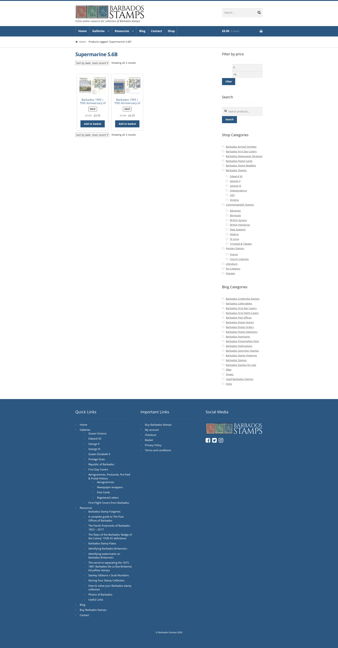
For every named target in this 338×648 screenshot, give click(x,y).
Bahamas (235, 210)
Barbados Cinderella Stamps (242, 298)
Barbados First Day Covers (241, 151)
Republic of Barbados (101, 464)
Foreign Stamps (235, 248)
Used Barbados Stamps (239, 379)
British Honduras (240, 224)
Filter (229, 81)
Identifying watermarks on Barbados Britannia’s (104, 555)
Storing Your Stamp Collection (106, 580)
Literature (231, 264)
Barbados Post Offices (239, 317)
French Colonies (239, 259)
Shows (229, 374)
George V (235, 181)
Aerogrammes (105, 482)
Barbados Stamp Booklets (241, 165)
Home (82, 31)
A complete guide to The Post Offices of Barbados (106, 518)
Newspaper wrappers (110, 487)
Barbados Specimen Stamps (242, 350)
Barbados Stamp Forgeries (241, 355)
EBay (228, 369)
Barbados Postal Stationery (242, 332)
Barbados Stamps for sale (241, 365)
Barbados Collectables (239, 303)
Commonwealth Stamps (240, 204)
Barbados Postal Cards (239, 161)
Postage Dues (96, 459)
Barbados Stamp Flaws (102, 543)
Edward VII (236, 176)
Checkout (150, 435)
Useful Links (95, 599)
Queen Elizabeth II (99, 454)
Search (230, 119)
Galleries (98, 31)
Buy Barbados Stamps (93, 610)
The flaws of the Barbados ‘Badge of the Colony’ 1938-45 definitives (110, 536)
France (234, 254)
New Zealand (237, 229)
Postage (230, 273)
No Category (233, 268)
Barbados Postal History (240, 322)
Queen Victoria (97, 433)
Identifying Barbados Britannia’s (107, 548)
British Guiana (238, 220)
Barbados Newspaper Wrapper (244, 156)
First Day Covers (98, 469)
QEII (232, 195)
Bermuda (235, 215)
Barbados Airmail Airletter (241, 146)
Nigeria (234, 234)
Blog (142, 31)
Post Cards (103, 492)
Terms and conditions (158, 450)
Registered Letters (108, 497)
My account (152, 429)
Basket (149, 440)
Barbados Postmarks (238, 336)
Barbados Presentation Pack (242, 341)
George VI (235, 185)
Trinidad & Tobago (241, 243)
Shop (171, 31)
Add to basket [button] (92, 123)
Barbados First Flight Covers (242, 313)
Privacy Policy (153, 445)
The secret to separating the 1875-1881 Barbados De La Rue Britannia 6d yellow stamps (110, 566)
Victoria (234, 200)
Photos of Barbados (100, 594)
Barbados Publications (239, 346)
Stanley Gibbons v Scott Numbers (108, 575)
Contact (156, 31)
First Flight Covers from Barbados (108, 502)
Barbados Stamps (236, 170)
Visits (229, 383)
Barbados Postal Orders (240, 327)
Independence (238, 190)
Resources (122, 31)
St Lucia (234, 239)
